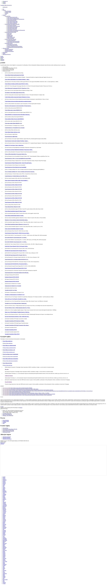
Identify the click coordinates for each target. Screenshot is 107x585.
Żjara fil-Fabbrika (8, 11)
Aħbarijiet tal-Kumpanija (9, 51)
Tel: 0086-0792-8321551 (7, 413)
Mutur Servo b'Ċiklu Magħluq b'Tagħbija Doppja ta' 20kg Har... (17, 312)
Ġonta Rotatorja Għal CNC (12, 29)
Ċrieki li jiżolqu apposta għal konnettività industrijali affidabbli (21, 387)
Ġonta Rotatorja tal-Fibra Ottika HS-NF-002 (13, 193)
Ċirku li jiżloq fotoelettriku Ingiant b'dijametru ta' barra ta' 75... (17, 224)
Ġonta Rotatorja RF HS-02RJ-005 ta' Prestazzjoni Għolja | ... (16, 263)
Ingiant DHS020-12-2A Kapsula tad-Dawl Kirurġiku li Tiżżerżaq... (17, 114)
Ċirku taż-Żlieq (7, 16)
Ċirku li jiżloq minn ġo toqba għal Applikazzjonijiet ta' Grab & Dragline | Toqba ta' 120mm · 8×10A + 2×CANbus (29, 392)
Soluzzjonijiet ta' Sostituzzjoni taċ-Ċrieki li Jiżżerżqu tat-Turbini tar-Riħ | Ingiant (24, 388)
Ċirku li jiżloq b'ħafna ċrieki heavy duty (12, 132)
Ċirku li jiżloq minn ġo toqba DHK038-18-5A (13, 110)
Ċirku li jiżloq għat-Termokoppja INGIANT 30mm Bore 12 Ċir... (17, 88)
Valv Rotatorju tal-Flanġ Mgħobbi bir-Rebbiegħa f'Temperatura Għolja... (19, 149)
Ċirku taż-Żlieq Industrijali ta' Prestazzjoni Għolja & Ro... (16, 154)
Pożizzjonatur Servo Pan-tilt (12, 44)
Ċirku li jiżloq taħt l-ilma (7, 363)
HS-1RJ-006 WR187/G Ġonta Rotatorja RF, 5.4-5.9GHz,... (16, 237)
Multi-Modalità (9, 36)
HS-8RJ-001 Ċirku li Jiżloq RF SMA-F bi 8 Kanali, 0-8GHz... (16, 246)
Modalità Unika (10, 35)
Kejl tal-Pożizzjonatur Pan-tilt (12, 45)
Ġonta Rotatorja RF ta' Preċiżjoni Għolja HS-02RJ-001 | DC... (16, 259)
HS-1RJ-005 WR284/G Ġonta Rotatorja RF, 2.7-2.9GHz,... (16, 241)
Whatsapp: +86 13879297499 (8, 415)
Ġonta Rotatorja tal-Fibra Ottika (10, 32)
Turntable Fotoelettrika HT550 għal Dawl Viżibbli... (14, 320)
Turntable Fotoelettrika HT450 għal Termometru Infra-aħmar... (17, 325)
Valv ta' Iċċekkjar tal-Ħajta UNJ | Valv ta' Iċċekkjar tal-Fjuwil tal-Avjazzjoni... (20, 171)
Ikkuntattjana (5, 52)
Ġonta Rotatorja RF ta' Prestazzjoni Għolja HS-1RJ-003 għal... (17, 272)
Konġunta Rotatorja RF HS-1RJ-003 (12, 281)
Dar (3, 9)
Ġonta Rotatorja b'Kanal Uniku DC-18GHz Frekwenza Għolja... (17, 233)
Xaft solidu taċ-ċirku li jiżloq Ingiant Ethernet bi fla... (15, 92)
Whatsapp (2, 443)
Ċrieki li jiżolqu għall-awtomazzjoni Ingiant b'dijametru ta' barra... (17, 97)
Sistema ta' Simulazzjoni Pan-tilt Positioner (14, 46)
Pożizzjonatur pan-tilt (8, 43)
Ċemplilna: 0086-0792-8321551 (6, 5)
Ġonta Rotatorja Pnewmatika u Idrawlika (12, 24)
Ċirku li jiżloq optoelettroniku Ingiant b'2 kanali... (14, 215)
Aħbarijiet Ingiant (6, 48)
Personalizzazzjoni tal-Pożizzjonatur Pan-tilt (15, 47)
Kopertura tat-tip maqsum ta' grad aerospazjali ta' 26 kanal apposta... (18, 105)
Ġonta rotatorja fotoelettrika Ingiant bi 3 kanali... (14, 228)
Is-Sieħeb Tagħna (8, 12)
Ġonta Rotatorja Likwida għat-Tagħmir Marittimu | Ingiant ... (16, 140)
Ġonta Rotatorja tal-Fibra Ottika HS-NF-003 (13, 189)
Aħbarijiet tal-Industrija (9, 49)
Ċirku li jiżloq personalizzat (12, 23)
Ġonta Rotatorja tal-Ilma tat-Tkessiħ (13, 26)
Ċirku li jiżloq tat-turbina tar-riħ (9, 349)
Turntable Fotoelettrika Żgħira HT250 (12, 334)
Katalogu (2, 57)
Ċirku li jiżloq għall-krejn (7, 341)
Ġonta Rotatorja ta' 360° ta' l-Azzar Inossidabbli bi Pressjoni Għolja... (18, 158)
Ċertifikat (6, 13)
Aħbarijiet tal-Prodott (8, 50)
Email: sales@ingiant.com (7, 414)
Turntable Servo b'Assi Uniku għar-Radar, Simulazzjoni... (16, 303)
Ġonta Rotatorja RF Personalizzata (13, 42)
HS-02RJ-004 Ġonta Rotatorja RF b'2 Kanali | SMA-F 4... (16, 255)
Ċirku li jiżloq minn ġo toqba (12, 17)
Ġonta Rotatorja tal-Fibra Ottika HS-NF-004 (13, 184)
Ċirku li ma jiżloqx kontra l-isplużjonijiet (10, 354)
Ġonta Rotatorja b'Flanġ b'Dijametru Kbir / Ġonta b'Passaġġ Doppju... (18, 162)
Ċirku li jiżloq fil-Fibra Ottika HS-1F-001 (12, 206)
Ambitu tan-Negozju (9, 375)
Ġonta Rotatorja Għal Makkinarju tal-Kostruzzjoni (16, 30)
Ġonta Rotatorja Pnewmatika (12, 27)
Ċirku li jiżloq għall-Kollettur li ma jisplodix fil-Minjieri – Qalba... (17, 79)
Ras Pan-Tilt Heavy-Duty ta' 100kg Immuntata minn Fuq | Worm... (17, 307)
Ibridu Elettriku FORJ (11, 37)
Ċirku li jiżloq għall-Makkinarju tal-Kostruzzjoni (15, 19)
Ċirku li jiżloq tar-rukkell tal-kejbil (9, 345)
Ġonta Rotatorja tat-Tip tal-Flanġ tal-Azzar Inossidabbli (15, 167)
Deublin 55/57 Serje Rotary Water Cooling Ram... (14, 145)
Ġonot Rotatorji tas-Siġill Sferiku (11, 136)
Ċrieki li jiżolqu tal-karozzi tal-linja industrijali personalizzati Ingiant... (18, 101)
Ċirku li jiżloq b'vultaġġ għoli (12, 22)
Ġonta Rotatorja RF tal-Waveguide (13, 41)
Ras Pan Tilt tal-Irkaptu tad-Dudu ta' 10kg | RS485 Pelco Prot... (17, 316)
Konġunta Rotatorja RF (11, 40)
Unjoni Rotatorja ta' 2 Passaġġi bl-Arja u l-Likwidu (14, 127)
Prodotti (4, 15)
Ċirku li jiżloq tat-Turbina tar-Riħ (13, 18)
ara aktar (1, 406)
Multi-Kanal (9, 34)
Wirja (6, 14)
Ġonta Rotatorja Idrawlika (11, 25)
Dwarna (4, 10)
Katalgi (4, 53)
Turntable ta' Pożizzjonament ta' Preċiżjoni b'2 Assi (14, 294)
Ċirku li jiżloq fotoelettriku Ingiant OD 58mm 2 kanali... (15, 211)
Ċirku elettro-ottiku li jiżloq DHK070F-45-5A (13, 123)
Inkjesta (21, 407)
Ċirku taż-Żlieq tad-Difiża (11, 20)
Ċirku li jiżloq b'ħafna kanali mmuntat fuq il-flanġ (14, 75)
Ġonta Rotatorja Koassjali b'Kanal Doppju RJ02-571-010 (16, 268)
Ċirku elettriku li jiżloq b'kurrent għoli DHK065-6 (14, 118)
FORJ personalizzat (10, 38)
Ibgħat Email (2, 442)
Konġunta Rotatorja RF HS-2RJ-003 (12, 277)
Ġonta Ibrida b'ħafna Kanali (12, 28)
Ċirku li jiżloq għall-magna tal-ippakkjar (10, 358)
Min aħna (7, 369)
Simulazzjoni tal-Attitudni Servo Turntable (13, 285)
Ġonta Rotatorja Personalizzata (12, 31)
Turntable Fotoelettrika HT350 (11, 329)
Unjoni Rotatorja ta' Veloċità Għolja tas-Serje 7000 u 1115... (16, 176)
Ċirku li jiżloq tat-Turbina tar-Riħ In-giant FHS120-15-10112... (17, 83)
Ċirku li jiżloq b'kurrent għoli (12, 21)
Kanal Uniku (9, 33)
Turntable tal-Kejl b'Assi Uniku (11, 290)
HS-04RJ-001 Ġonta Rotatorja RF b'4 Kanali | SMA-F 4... (16, 250)
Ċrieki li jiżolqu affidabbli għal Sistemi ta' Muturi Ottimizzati (19, 391)
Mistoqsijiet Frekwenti (7, 54)
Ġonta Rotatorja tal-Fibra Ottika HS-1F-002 (13, 202)
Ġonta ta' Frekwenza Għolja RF (10, 39)
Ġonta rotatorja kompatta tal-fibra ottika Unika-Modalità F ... (16, 180)
